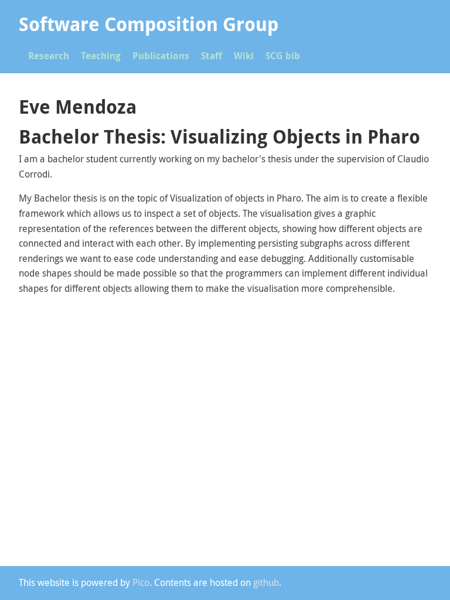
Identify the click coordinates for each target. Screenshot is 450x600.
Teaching (101, 55)
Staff (211, 55)
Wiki (244, 55)
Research (48, 55)
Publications (160, 55)
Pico (140, 582)
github (266, 582)
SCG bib (282, 55)
